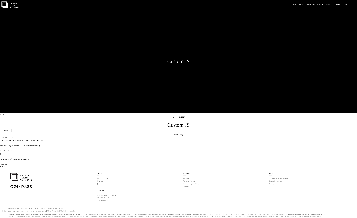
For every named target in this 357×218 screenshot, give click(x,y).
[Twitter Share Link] (6, 135)
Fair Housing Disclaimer (191, 184)
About (301, 4)
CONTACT (329, 141)
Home (294, 4)
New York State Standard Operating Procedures (23, 208)
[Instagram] (97, 184)
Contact (349, 4)
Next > (2, 166)
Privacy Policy (51, 211)
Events (339, 4)
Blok (74, 211)
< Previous (3, 164)
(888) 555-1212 (342, 141)
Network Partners (275, 181)
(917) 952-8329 (102, 178)
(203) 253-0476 (102, 200)
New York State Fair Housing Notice (51, 208)
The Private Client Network (278, 178)
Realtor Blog (178, 135)
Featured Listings (315, 4)
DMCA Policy (61, 211)
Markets (329, 4)
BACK (2, 115)
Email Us (100, 181)
